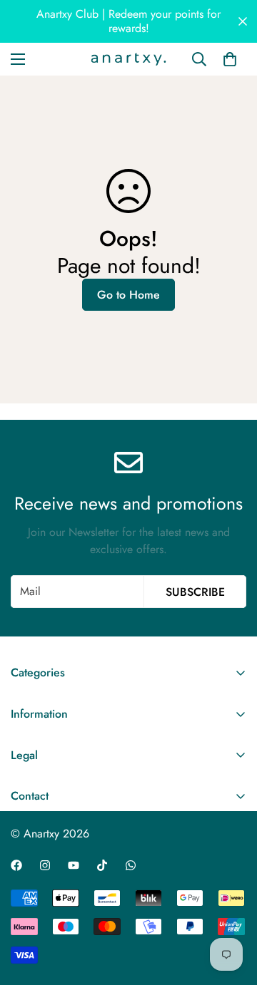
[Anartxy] (128, 59)
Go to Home (128, 295)
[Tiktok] (102, 865)
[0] (229, 59)
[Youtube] (73, 865)
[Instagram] (45, 865)
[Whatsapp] (130, 865)
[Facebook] (16, 865)
